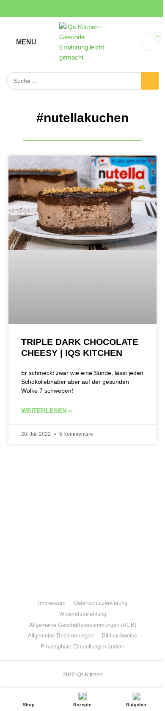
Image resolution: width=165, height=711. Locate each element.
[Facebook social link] (62, 8)
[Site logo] (82, 41)
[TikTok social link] (103, 8)
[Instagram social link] (72, 8)
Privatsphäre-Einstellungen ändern (82, 646)
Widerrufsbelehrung (82, 614)
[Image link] (82, 517)
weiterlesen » (46, 410)
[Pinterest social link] (93, 8)
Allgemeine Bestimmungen (61, 635)
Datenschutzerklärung (100, 603)
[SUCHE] (150, 81)
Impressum (52, 603)
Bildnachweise (119, 635)
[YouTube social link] (82, 8)
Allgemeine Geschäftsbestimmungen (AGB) (82, 625)
